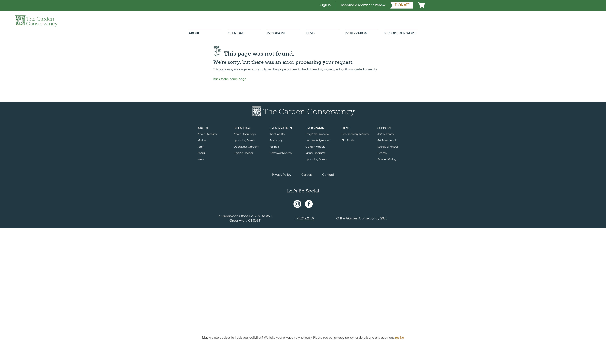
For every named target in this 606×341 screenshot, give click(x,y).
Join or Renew (385, 134)
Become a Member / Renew (363, 5)
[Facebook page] (308, 204)
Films (310, 33)
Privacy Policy (281, 175)
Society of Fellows (387, 147)
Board (201, 153)
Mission (202, 140)
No (402, 338)
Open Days (236, 33)
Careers (306, 175)
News (201, 159)
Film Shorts (348, 140)
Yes (397, 338)
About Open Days (244, 134)
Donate (382, 153)
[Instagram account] (297, 204)
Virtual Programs (315, 153)
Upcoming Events (244, 140)
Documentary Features (355, 134)
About (194, 33)
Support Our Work (400, 33)
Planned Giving (386, 159)
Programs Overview (317, 134)
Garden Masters (315, 147)
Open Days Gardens (246, 147)
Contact (328, 175)
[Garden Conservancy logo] (36, 21)
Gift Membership (387, 140)
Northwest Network (281, 153)
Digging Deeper (243, 153)
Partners (274, 147)
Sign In (326, 5)
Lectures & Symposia (318, 140)
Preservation (356, 33)
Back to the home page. (230, 79)
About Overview (207, 134)
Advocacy (276, 140)
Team (201, 147)
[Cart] (421, 5)
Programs (276, 33)
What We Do (277, 134)
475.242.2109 (304, 218)
